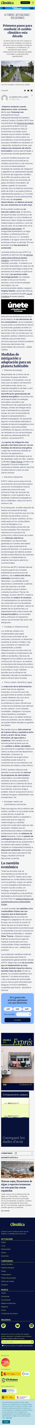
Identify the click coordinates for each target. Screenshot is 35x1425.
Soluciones (17, 18)
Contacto (4, 1285)
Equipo (3, 1271)
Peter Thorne (16, 462)
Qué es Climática (7, 1264)
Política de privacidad (8, 1278)
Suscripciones (6, 1300)
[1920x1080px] (17, 1062)
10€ (8, 1009)
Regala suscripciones (8, 1303)
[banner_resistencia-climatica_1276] (17, 8)
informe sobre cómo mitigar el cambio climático (17, 258)
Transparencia (6, 1274)
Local (3, 1246)
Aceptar (6, 1422)
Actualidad (22, 15)
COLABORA (17, 1020)
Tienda (3, 1293)
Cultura (3, 1252)
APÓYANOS (25, 2)
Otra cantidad (9, 1014)
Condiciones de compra (9, 1313)
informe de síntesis (25, 123)
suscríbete (11, 1233)
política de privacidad (25, 1346)
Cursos (3, 1310)
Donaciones (5, 1296)
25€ (17, 1009)
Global (3, 1242)
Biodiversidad (5, 1249)
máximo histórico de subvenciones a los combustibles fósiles (17, 901)
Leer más (9, 1418)
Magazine (4, 1307)
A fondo (9, 15)
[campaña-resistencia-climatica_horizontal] (17, 306)
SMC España (5, 1211)
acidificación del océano (11, 228)
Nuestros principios (7, 1268)
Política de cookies (7, 1281)
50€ (27, 1009)
